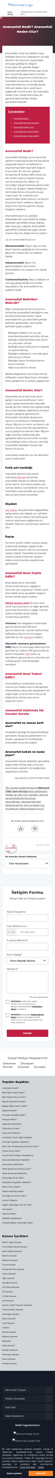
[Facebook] (9, 1063)
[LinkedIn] (40, 1066)
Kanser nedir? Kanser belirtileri (17, 1305)
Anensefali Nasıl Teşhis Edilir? (26, 131)
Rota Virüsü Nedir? (11, 1187)
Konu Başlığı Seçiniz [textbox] (22, 960)
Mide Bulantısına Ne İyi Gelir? (16, 1169)
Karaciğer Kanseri (10, 1314)
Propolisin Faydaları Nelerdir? (16, 1182)
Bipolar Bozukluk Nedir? (14, 1101)
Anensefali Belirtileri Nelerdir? (26, 123)
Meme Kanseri (9, 1332)
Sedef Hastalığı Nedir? (13, 1191)
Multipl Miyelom (10, 1350)
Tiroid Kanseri (9, 1265)
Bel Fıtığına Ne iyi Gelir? (14, 1097)
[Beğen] (20, 828)
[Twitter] (8, 1066)
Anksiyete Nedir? (10, 1088)
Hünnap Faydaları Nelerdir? (15, 1142)
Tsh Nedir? (7, 1209)
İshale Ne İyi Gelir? (11, 1151)
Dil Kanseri (7, 1291)
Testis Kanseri (9, 1274)
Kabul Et (40, 1473)
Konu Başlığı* (21, 957)
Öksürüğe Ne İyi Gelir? (13, 1178)
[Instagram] (27, 1063)
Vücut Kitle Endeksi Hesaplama (17, 1155)
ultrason (29, 637)
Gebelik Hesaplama (12, 1218)
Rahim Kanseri (9, 1256)
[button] (49, 5)
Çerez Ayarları (14, 1473)
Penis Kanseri (9, 1359)
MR (28, 654)
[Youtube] (23, 1066)
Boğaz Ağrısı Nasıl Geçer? (14, 1106)
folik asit (21, 477)
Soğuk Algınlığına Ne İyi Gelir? (17, 1205)
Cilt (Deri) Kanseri (10, 1287)
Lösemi (5, 1327)
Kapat (41, 1467)
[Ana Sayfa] (20, 5)
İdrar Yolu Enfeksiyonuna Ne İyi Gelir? (20, 1146)
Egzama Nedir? (9, 1110)
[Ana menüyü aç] (4, 5)
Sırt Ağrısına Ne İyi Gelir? (14, 1196)
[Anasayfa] (3, 12)
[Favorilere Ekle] (11, 848)
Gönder (27, 1033)
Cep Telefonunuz (17, 929)
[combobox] (27, 863)
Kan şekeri (11, 510)
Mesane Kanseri (10, 1336)
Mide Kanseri (8, 1345)
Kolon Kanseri (9, 1318)
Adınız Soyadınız (16, 911)
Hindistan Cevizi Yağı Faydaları (17, 1137)
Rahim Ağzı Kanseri (12, 1242)
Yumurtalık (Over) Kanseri (14, 1247)
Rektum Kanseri (10, 1260)
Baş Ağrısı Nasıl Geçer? (13, 1092)
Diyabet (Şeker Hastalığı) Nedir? (17, 1223)
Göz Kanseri (8, 1300)
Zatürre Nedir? (9, 1214)
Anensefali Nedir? (21, 118)
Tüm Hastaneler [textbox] (19, 863)
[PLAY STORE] (26, 1439)
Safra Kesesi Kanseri (12, 1251)
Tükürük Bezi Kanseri (12, 1309)
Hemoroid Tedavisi (11, 1133)
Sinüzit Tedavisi (9, 1200)
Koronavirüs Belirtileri (12, 1164)
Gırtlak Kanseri (9, 1296)
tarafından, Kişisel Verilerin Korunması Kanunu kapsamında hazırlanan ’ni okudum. (26, 1005)
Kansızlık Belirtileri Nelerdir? (16, 1160)
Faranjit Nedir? (9, 1119)
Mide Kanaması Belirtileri (14, 1173)
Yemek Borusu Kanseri (13, 1269)
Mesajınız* (12, 969)
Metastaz (6, 1341)
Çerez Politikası (27, 1467)
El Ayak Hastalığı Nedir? (14, 1115)
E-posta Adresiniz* (17, 940)
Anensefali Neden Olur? (24, 127)
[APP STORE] (28, 1432)
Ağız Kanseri (8, 1278)
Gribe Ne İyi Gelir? (11, 1128)
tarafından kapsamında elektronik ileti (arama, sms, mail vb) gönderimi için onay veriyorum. (27, 1019)
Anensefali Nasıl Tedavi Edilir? (26, 136)
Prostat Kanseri (9, 1363)
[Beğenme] (35, 828)
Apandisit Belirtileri (11, 1124)
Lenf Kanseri (8, 1323)
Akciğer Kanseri (10, 1282)
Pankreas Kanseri (10, 1354)
